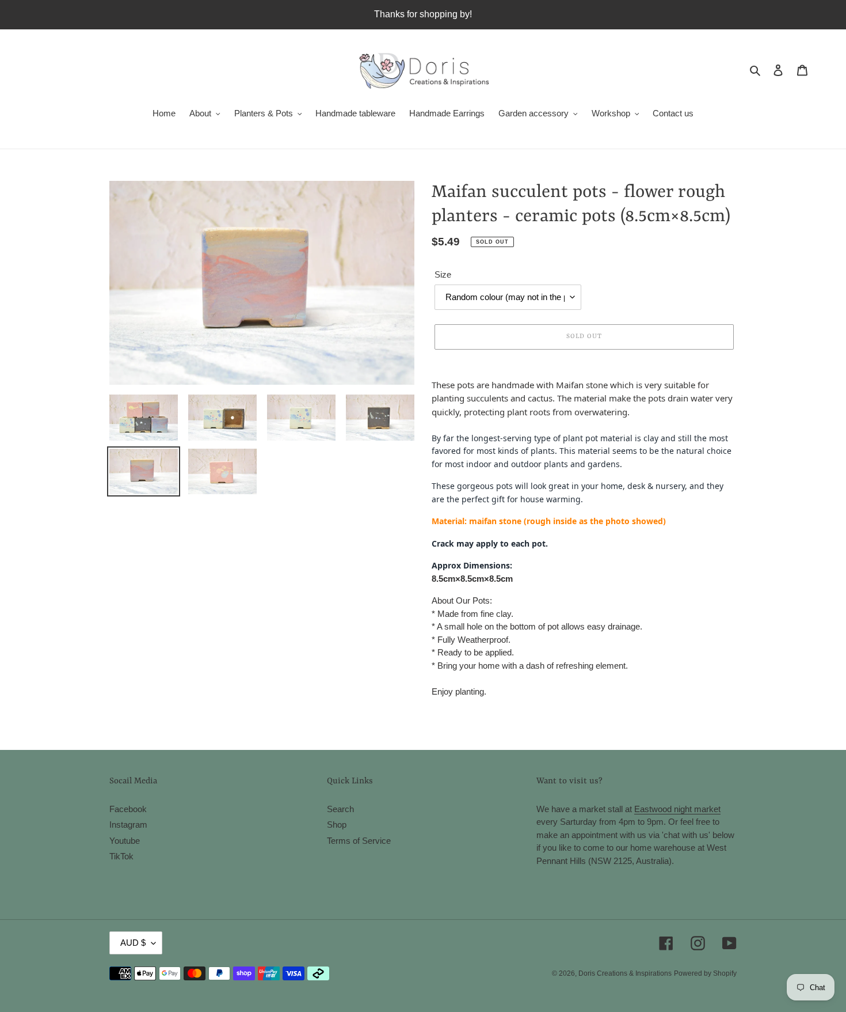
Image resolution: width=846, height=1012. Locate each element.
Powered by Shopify (705, 973)
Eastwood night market (677, 809)
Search (340, 809)
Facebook (128, 809)
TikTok (121, 856)
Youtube (124, 841)
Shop (336, 824)
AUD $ (133, 942)
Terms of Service (359, 841)
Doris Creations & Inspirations (625, 973)
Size (443, 274)
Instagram (128, 824)
